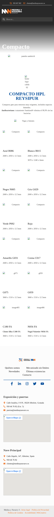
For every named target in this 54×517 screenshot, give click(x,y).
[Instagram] (27, 383)
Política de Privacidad (40, 510)
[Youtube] (42, 383)
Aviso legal (25, 510)
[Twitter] (34, 383)
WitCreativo (41, 513)
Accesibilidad (30, 513)
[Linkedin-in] (19, 383)
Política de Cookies (15, 513)
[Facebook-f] (11, 383)
